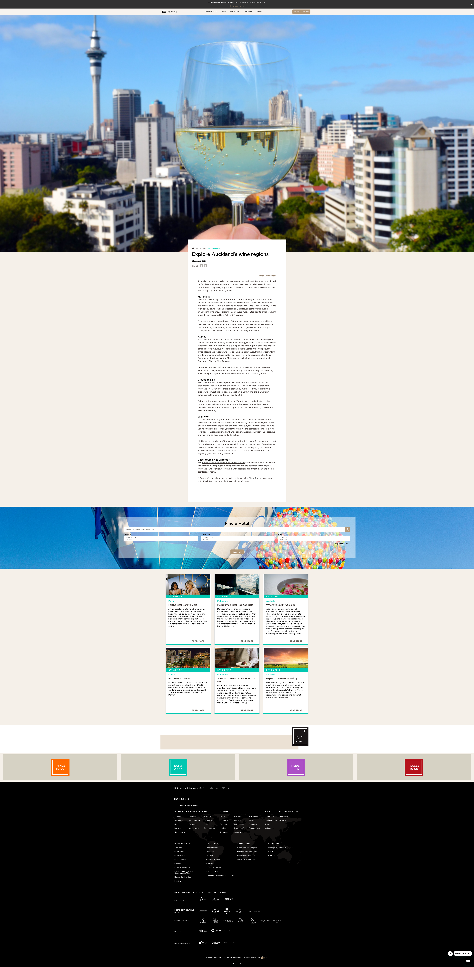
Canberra (193, 816)
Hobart (177, 824)
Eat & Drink (214, 248)
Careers (259, 12)
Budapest (253, 824)
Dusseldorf (239, 828)
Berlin (222, 816)
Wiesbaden (253, 816)
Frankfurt (224, 824)
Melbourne (222, 601)
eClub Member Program (247, 847)
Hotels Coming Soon (183, 877)
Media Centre (180, 859)
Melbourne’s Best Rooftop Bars (235, 605)
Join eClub (234, 12)
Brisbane (193, 824)
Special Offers (212, 847)
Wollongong (194, 820)
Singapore (269, 816)
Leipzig (237, 820)
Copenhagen (254, 828)
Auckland (201, 248)
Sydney (177, 816)
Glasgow (281, 820)
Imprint (177, 881)
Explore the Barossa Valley (281, 678)
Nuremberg (239, 824)
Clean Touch (255, 478)
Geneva (237, 832)
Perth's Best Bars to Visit (182, 605)
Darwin (171, 674)
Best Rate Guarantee (246, 859)
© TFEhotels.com (213, 957)
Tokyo (267, 824)
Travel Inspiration (213, 867)
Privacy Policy (250, 957)
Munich (223, 828)
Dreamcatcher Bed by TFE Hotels (220, 875)
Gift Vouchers (212, 871)
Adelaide (270, 601)
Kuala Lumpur (271, 820)
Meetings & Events (213, 859)
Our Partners (180, 855)
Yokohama (269, 828)
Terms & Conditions (232, 957)
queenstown (179, 832)
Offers (223, 12)
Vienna (252, 820)
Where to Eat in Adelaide (281, 605)
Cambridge (281, 816)
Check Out (205, 534)
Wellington (194, 828)
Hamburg (224, 820)
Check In (127, 534)
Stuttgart (224, 832)
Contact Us (273, 855)
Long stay (210, 851)
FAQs (270, 851)
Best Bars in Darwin (179, 678)
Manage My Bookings (277, 847)
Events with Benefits (246, 855)
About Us (178, 847)
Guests (281, 534)
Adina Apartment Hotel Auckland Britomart (223, 462)
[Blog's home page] (193, 248)
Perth (171, 601)
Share (195, 266)
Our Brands (247, 12)
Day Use (209, 855)
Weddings (210, 863)
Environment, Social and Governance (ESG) (184, 872)
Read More (198, 641)
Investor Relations (182, 867)
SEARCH (237, 552)
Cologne (237, 816)
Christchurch (209, 828)
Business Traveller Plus (247, 851)
